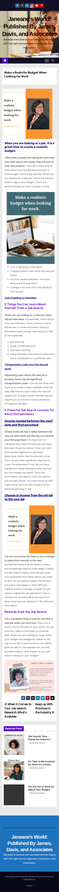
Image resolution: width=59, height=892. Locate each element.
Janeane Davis (36, 742)
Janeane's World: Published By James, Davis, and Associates (29, 26)
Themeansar (29, 879)
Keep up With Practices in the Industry (44, 708)
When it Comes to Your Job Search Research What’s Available (18, 710)
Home (29, 885)
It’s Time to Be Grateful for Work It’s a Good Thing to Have (41, 764)
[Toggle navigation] (46, 60)
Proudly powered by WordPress (20, 876)
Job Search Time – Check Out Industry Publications (39, 739)
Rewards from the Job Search (25, 612)
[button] (53, 60)
